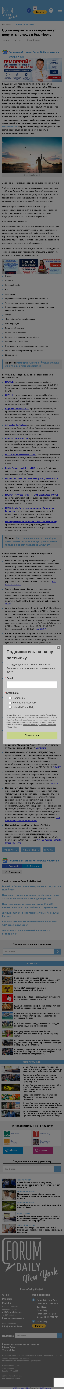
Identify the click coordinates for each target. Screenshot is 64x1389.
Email (10, 678)
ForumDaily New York (24, 702)
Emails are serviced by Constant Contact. (38, 724)
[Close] (58, 647)
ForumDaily (19, 698)
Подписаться (32, 735)
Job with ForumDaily (24, 707)
